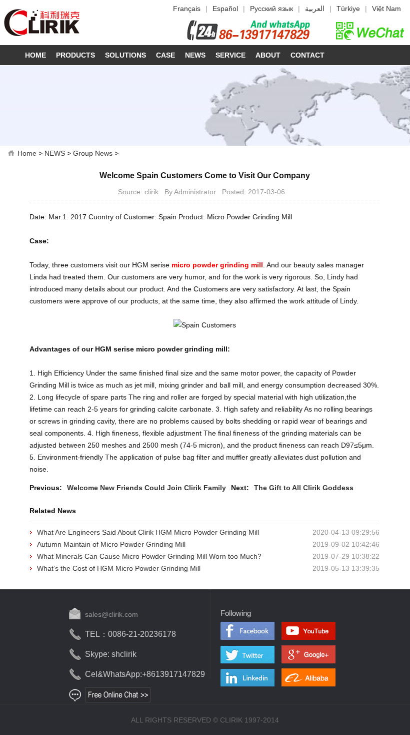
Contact (307, 55)
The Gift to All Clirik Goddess (304, 488)
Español (225, 9)
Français (186, 9)
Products (75, 55)
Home (35, 55)
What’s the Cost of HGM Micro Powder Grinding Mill (118, 568)
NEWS (54, 153)
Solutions (125, 55)
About (268, 55)
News (195, 55)
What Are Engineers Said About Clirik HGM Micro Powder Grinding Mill (148, 532)
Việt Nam (386, 9)
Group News (92, 153)
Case (165, 55)
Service (231, 55)
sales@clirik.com (111, 614)
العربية (314, 9)
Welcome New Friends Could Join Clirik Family (146, 488)
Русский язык (271, 9)
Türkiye (348, 9)
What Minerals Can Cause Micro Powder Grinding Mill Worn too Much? (149, 556)
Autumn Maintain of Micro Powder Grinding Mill (111, 544)
